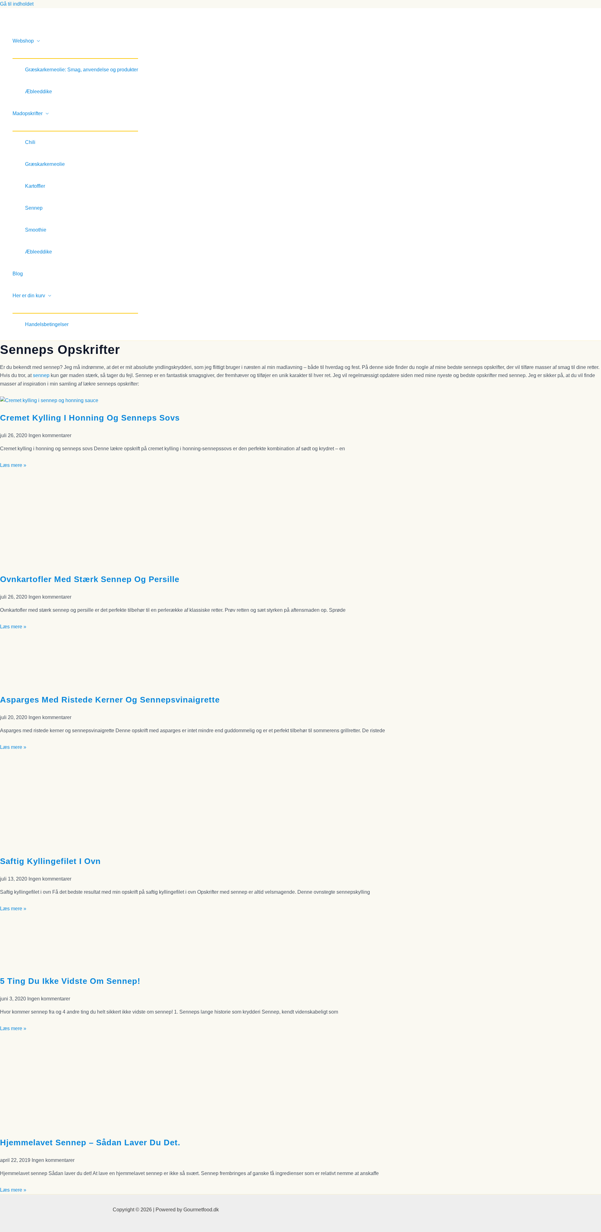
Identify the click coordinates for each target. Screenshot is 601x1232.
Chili (30, 142)
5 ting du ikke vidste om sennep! (70, 981)
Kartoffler (35, 186)
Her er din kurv (29, 295)
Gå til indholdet (16, 4)
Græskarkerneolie (45, 164)
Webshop (23, 40)
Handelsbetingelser (47, 324)
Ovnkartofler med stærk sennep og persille (89, 579)
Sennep (34, 208)
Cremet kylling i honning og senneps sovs (90, 417)
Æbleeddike (38, 91)
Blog (18, 273)
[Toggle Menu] (75, 55)
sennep (41, 375)
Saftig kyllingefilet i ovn (50, 861)
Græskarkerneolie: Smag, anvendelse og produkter (81, 69)
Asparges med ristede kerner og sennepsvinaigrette (110, 699)
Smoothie (35, 230)
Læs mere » (13, 465)
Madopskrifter (28, 113)
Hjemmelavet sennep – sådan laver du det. (90, 1142)
